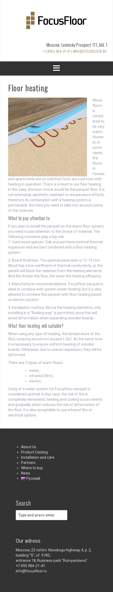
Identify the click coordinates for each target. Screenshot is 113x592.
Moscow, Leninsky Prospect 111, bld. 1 (77, 44)
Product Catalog (34, 452)
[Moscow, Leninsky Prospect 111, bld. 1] (56, 22)
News (25, 473)
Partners (28, 463)
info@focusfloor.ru (31, 571)
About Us (28, 447)
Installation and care (37, 457)
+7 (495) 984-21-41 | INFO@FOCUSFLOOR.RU (75, 51)
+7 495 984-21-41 (30, 566)
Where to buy (32, 468)
